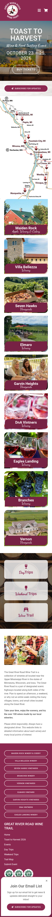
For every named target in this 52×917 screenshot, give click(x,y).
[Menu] (39, 10)
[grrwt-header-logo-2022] (12, 3)
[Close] (47, 880)
